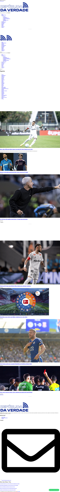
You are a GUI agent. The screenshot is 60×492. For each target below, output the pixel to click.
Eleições (3, 91)
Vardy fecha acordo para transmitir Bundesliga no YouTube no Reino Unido (16, 363)
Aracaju (3, 84)
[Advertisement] (30, 31)
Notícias (3, 98)
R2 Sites (19, 491)
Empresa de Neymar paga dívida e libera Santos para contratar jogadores (15, 285)
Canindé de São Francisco (5, 88)
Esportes (3, 78)
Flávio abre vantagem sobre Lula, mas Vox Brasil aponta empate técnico (8, 488)
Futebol (3, 81)
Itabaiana (3, 89)
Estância (3, 93)
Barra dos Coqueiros (4, 90)
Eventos (3, 85)
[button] (1, 394)
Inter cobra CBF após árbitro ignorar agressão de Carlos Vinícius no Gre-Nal (16, 149)
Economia (3, 77)
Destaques (3, 82)
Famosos (3, 92)
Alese (2, 86)
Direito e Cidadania (4, 95)
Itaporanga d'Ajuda (4, 97)
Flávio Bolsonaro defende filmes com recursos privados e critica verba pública (9, 485)
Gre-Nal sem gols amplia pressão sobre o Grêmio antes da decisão (14, 219)
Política (3, 74)
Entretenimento (4, 75)
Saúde (2, 80)
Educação (3, 83)
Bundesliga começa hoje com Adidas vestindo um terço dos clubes (13, 316)
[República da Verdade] (6, 40)
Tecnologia (3, 79)
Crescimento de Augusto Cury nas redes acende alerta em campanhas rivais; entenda (9, 483)
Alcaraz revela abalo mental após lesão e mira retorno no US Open (14, 172)
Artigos (3, 96)
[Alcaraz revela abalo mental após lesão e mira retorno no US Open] (13, 170)
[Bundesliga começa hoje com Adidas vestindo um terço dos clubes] (24, 315)
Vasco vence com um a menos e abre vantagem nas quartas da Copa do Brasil (16, 392)
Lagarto (3, 94)
